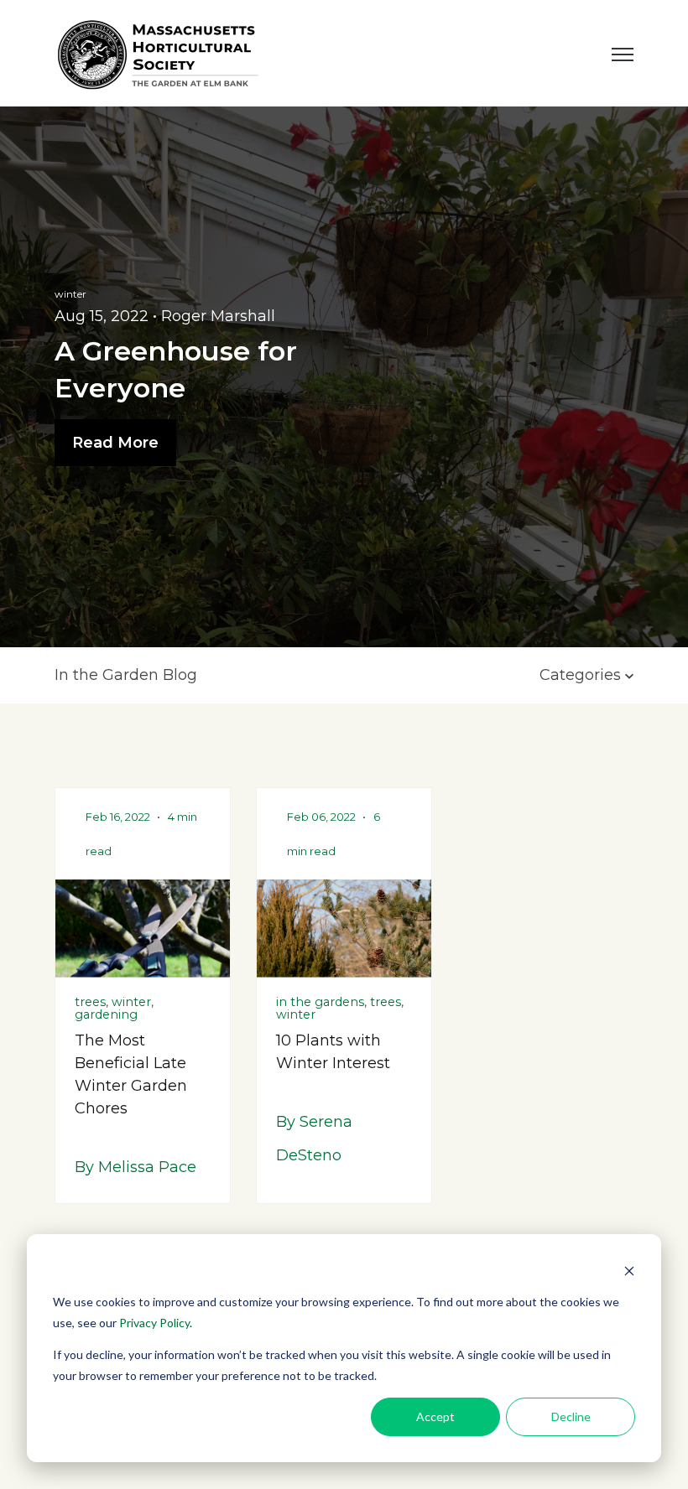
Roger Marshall (218, 316)
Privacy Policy (154, 1322)
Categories (582, 675)
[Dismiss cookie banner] (629, 1270)
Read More (115, 442)
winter (70, 294)
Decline (571, 1416)
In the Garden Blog (126, 675)
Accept (435, 1416)
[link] (159, 52)
